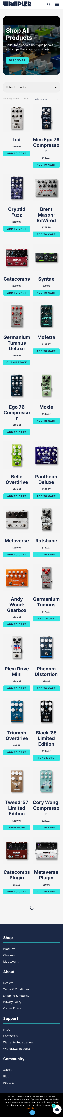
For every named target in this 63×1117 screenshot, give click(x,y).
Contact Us (10, 1036)
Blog (6, 1076)
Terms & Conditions (16, 989)
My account (10, 961)
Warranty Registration (18, 1042)
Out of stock (16, 362)
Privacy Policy (12, 1002)
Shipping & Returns (16, 996)
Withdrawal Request (16, 1049)
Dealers (8, 983)
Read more (46, 618)
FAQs (6, 1030)
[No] (59, 1104)
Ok (32, 1112)
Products (9, 949)
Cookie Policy (12, 1008)
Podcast (8, 1083)
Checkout (9, 955)
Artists (7, 1070)
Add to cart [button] (16, 153)
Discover (17, 60)
